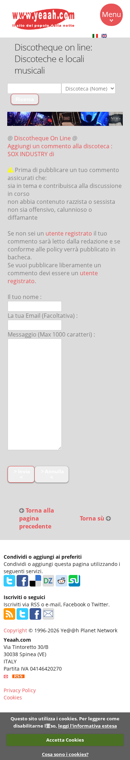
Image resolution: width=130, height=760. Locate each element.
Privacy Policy (20, 690)
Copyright (15, 630)
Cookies (13, 697)
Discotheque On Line (42, 138)
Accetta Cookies (65, 740)
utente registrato (69, 233)
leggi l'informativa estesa (87, 725)
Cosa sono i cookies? (65, 754)
